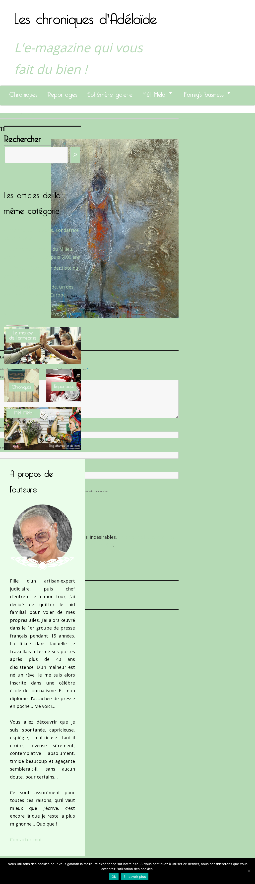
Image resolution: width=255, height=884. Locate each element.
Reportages (62, 93)
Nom (4, 427)
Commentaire (10, 377)
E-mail (5, 447)
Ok (114, 877)
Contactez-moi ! (27, 839)
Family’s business (204, 93)
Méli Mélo (153, 93)
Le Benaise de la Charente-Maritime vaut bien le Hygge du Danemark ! (37, 313)
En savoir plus (135, 877)
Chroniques (23, 93)
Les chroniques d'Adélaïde (85, 15)
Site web (5, 468)
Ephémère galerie (109, 93)
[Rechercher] (75, 155)
